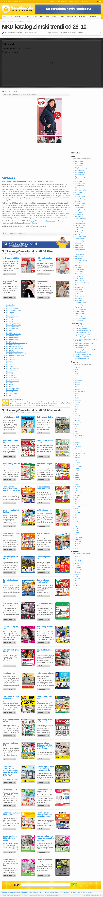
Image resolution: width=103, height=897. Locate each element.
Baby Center (78, 380)
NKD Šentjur (9, 372)
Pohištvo (18, 16)
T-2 (76, 519)
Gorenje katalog (79, 205)
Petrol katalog (79, 276)
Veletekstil (78, 539)
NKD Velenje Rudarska (12, 390)
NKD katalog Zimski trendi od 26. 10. (44, 26)
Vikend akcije (73, 1)
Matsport (77, 479)
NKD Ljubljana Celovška (12, 335)
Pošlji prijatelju (73, 892)
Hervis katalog (79, 212)
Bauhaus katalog (80, 172)
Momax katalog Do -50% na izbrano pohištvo (10, 838)
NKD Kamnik (9, 319)
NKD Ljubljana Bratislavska (13, 334)
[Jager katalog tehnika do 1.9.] (62, 447)
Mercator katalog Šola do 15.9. (11, 511)
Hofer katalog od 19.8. (45, 673)
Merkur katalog (79, 252)
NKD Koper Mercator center (13, 325)
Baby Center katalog (81, 168)
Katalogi (52, 1)
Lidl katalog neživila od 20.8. (44, 860)
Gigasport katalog (80, 203)
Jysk (76, 464)
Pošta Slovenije (79, 504)
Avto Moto (82, 16)
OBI (76, 488)
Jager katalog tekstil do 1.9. (10, 441)
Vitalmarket (78, 541)
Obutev (34, 16)
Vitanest (77, 544)
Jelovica (77, 462)
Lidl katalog (78, 243)
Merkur (77, 484)
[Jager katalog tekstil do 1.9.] (28, 447)
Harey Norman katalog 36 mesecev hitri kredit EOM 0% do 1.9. (11, 490)
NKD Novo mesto (10, 359)
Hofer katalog (79, 214)
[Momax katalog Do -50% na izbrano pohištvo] (28, 843)
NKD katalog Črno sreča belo (10, 282)
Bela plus (77, 387)
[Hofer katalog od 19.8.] (62, 680)
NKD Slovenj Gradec (11, 377)
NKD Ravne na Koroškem (13, 368)
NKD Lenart (9, 332)
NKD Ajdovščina (10, 305)
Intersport (77, 457)
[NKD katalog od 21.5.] (28, 265)
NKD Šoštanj (9, 382)
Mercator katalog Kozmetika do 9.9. (43, 488)
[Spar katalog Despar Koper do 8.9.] (28, 610)
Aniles (76, 373)
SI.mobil (77, 513)
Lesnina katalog (79, 241)
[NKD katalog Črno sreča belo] (28, 288)
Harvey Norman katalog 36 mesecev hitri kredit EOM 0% (44, 815)
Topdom (77, 532)
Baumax (77, 385)
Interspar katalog (80, 223)
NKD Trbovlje (9, 384)
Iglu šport (77, 442)
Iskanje (17, 885)
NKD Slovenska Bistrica (12, 379)
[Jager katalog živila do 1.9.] (28, 471)
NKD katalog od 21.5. (11, 258)
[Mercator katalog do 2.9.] (62, 471)
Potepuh (77, 581)
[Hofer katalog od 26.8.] (28, 424)
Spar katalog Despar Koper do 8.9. (10, 604)
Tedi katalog (78, 307)
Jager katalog (79, 227)
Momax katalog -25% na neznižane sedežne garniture (45, 838)
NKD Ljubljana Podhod (12, 339)
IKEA (76, 444)
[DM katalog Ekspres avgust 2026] (62, 797)
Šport (47, 16)
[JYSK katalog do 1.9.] (62, 424)
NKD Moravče (9, 350)
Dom (41, 16)
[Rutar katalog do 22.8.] (28, 680)
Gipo (76, 431)
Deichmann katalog (80, 190)
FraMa (77, 424)
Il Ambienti (78, 446)
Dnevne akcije (62, 1)
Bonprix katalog (79, 179)
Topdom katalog (79, 311)
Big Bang (77, 389)
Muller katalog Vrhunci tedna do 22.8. (11, 814)
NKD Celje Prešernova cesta (13, 310)
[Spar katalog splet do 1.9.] (62, 610)
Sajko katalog (79, 289)
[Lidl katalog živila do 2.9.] (62, 564)
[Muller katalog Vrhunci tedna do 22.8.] (28, 820)
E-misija (77, 418)
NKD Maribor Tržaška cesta (13, 346)
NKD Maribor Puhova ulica (13, 344)
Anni (76, 376)
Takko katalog (79, 305)
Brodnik (77, 398)
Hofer (76, 438)
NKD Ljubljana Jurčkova (12, 337)
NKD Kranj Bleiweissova (12, 326)
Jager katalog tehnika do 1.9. (45, 441)
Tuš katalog (78, 316)
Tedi (76, 526)
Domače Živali (71, 16)
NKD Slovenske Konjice (12, 381)
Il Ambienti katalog (80, 219)
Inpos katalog (79, 221)
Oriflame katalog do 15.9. (10, 628)
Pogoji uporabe (25, 892)
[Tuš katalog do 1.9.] (62, 517)
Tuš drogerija (78, 537)
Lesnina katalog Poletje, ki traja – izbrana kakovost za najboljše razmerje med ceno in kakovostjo (10, 771)
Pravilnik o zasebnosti (14, 892)
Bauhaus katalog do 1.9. (44, 651)
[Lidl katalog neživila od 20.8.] (62, 867)
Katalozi (100, 1)
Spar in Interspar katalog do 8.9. (43, 581)
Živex (76, 546)
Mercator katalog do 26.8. (10, 744)
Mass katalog (79, 247)
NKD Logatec (9, 341)
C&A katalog (78, 181)
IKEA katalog (78, 216)
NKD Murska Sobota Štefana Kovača (16, 354)
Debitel (77, 404)
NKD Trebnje (9, 386)
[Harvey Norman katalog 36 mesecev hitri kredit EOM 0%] (62, 820)
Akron (76, 369)
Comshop (77, 402)
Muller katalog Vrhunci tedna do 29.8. (11, 534)
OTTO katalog (79, 272)
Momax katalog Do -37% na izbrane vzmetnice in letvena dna (10, 862)
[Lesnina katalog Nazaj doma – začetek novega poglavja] (62, 773)
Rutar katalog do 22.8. (11, 673)
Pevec (77, 499)
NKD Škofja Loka (10, 375)
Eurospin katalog (80, 199)
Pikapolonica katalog (81, 280)
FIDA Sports (78, 422)
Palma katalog (79, 274)
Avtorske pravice (34, 892)
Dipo (76, 409)
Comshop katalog (80, 183)
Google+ (83, 892)
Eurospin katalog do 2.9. (10, 581)
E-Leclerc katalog (80, 196)
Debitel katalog (79, 188)
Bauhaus (77, 382)
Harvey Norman (79, 435)
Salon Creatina (79, 291)
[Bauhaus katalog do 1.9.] (62, 657)
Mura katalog (78, 258)
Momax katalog (79, 254)
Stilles (76, 517)
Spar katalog (78, 298)
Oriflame (77, 495)
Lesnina (77, 468)
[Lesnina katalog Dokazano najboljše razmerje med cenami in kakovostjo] (62, 750)
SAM (76, 510)
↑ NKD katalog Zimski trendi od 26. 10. (92, 895)
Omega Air (78, 493)
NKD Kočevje (9, 321)
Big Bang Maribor (80, 391)
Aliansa (77, 371)
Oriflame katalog (79, 269)
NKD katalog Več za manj (44, 259)
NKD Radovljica (10, 366)
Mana (76, 473)
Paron (76, 497)
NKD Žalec (9, 395)
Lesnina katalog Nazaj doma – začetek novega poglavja (45, 768)
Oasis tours (78, 265)
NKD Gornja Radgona (12, 316)
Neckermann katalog (81, 260)
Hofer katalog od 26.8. (11, 417)
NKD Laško (9, 330)
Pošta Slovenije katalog (82, 283)
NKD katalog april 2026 (43, 282)
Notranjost (78, 570)
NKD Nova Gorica (10, 357)
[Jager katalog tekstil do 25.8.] (62, 727)
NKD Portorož (9, 363)
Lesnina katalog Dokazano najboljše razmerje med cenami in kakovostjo (45, 746)
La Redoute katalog (80, 236)
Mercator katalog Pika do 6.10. (11, 651)
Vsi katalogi (58, 892)
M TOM (77, 471)
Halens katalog (79, 207)
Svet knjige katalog (80, 302)
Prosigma (77, 506)
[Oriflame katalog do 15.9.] (28, 634)
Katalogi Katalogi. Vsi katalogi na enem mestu (18, 9)
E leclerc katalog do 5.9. (44, 534)
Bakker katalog (79, 170)
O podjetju (4, 892)
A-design (77, 367)
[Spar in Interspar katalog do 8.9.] (62, 587)
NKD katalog (10, 21)
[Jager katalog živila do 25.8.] (62, 704)
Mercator (77, 482)
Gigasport (77, 429)
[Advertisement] (19, 112)
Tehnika (54, 16)
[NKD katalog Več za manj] (62, 265)
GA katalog (78, 201)
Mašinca (77, 477)
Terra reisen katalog (80, 309)
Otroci (62, 16)
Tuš (76, 535)
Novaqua (77, 486)
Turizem (77, 585)
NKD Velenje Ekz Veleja (12, 388)
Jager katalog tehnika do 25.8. (11, 721)
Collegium (78, 400)
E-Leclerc (77, 415)
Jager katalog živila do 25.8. (45, 697)
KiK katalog (78, 232)
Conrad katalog (79, 185)
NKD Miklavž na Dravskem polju (14, 348)
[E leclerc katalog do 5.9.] (62, 541)
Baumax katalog (79, 174)
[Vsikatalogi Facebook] (68, 13)
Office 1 (77, 491)
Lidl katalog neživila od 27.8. (10, 558)
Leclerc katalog (79, 238)
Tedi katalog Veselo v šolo (45, 628)
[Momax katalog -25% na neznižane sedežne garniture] (62, 843)
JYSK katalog (79, 230)
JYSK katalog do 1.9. (45, 417)
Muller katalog (79, 256)
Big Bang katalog (80, 177)
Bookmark (65, 892)
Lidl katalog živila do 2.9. (44, 558)
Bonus (77, 396)
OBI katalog (78, 267)
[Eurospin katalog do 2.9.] (28, 587)
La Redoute (78, 466)
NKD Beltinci (9, 307)
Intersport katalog (80, 225)
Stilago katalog (79, 300)
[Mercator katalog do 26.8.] (28, 750)
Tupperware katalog (80, 313)
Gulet (76, 433)
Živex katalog (79, 320)
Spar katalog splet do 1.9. (45, 604)
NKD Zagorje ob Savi (11, 393)
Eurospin (77, 420)
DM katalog (78, 194)
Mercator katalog (80, 249)
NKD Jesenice (10, 317)
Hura (76, 440)
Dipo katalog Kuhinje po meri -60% (11, 697)
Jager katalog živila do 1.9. (11, 465)
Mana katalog (79, 245)
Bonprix (77, 393)
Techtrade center (80, 524)
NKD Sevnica (9, 373)
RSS (79, 892)
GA (76, 426)
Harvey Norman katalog (82, 210)
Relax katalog (79, 285)
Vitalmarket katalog (80, 318)
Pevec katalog (79, 278)
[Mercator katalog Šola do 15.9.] (28, 517)
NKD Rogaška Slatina (12, 370)
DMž (76, 413)
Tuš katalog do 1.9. (44, 510)
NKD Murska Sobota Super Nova (15, 355)
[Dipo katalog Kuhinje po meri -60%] (28, 704)
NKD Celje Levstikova (12, 308)
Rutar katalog (79, 287)
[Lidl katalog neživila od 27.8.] (28, 564)
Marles (77, 475)
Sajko (76, 508)
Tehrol (76, 530)
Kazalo (47, 892)
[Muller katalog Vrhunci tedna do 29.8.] (28, 541)
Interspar (77, 455)
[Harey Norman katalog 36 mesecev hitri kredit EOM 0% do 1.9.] (28, 494)
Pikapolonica (78, 502)
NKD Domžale (10, 314)
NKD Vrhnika (9, 391)
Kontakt (42, 892)
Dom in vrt (78, 559)
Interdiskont (78, 451)
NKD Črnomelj (10, 312)
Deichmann (78, 407)
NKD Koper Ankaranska (12, 323)
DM (76, 411)
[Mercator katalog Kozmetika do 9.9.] (62, 494)
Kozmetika (92, 16)
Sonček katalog (79, 296)
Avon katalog (78, 166)
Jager (76, 460)
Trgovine (84, 1)
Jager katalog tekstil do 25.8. (44, 721)
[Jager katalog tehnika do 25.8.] (28, 727)
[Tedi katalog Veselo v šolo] (62, 634)
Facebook (89, 892)
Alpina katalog (79, 163)
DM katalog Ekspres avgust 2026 (44, 791)
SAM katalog (78, 294)
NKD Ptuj (8, 364)
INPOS (77, 449)
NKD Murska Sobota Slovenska (14, 352)
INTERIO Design (80, 453)
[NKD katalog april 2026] (62, 288)
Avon (76, 378)
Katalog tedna (79, 563)
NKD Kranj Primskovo (12, 328)
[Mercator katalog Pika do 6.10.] (28, 657)
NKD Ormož (9, 361)
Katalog (52, 892)
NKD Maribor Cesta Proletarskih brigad (16, 343)
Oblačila (26, 16)
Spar (76, 515)
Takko (76, 521)
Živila (10, 16)
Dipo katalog (78, 192)
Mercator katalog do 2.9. (44, 465)
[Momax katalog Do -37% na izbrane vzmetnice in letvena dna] (28, 867)
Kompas (77, 234)
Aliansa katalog (79, 161)
